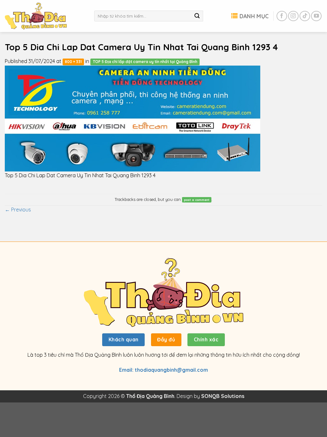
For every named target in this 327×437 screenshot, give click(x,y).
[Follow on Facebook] (282, 16)
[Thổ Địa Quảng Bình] (45, 16)
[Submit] (197, 16)
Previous (18, 209)
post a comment (196, 200)
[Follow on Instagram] (293, 16)
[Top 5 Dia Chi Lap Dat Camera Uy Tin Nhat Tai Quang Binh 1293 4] (132, 118)
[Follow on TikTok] (305, 16)
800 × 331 (73, 61)
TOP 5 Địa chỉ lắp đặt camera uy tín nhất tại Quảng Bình (145, 61)
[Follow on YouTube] (316, 16)
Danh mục (254, 16)
